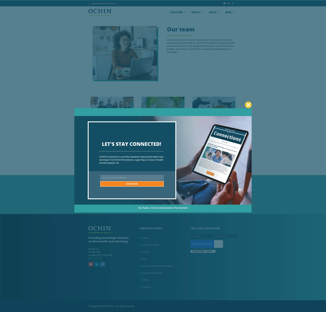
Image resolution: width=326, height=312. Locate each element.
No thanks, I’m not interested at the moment (163, 207)
